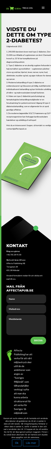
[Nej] (47, 432)
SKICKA (38, 340)
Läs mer (31, 443)
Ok (16, 443)
